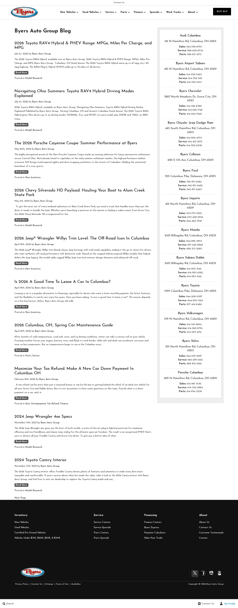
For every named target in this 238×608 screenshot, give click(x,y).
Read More (21, 73)
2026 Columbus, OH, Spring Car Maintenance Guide (63, 325)
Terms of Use (62, 584)
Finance (138, 12)
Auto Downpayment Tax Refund (42, 404)
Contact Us (119, 3)
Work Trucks (173, 12)
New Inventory (32, 177)
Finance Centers (153, 522)
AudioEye (76, 584)
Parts (124, 12)
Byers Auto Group (41, 54)
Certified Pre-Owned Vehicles (30, 532)
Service (109, 12)
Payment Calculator (155, 532)
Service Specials (102, 527)
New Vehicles (68, 12)
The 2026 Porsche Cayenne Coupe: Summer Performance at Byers (75, 143)
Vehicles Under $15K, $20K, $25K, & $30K (37, 538)
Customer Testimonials (211, 532)
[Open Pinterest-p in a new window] (219, 573)
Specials (154, 12)
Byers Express (151, 527)
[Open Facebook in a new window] (203, 573)
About (191, 12)
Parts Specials (101, 538)
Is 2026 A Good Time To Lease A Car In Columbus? (62, 282)
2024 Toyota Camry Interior (40, 460)
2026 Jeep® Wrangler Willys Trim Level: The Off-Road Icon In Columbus (81, 238)
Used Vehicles (90, 12)
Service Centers (102, 522)
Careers (203, 538)
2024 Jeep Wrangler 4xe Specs (43, 417)
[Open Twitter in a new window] (194, 573)
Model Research (33, 78)
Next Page (20, 498)
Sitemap (49, 584)
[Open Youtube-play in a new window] (211, 573)
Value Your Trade (153, 538)
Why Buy (222, 11)
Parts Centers (101, 532)
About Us (204, 522)
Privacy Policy (21, 584)
